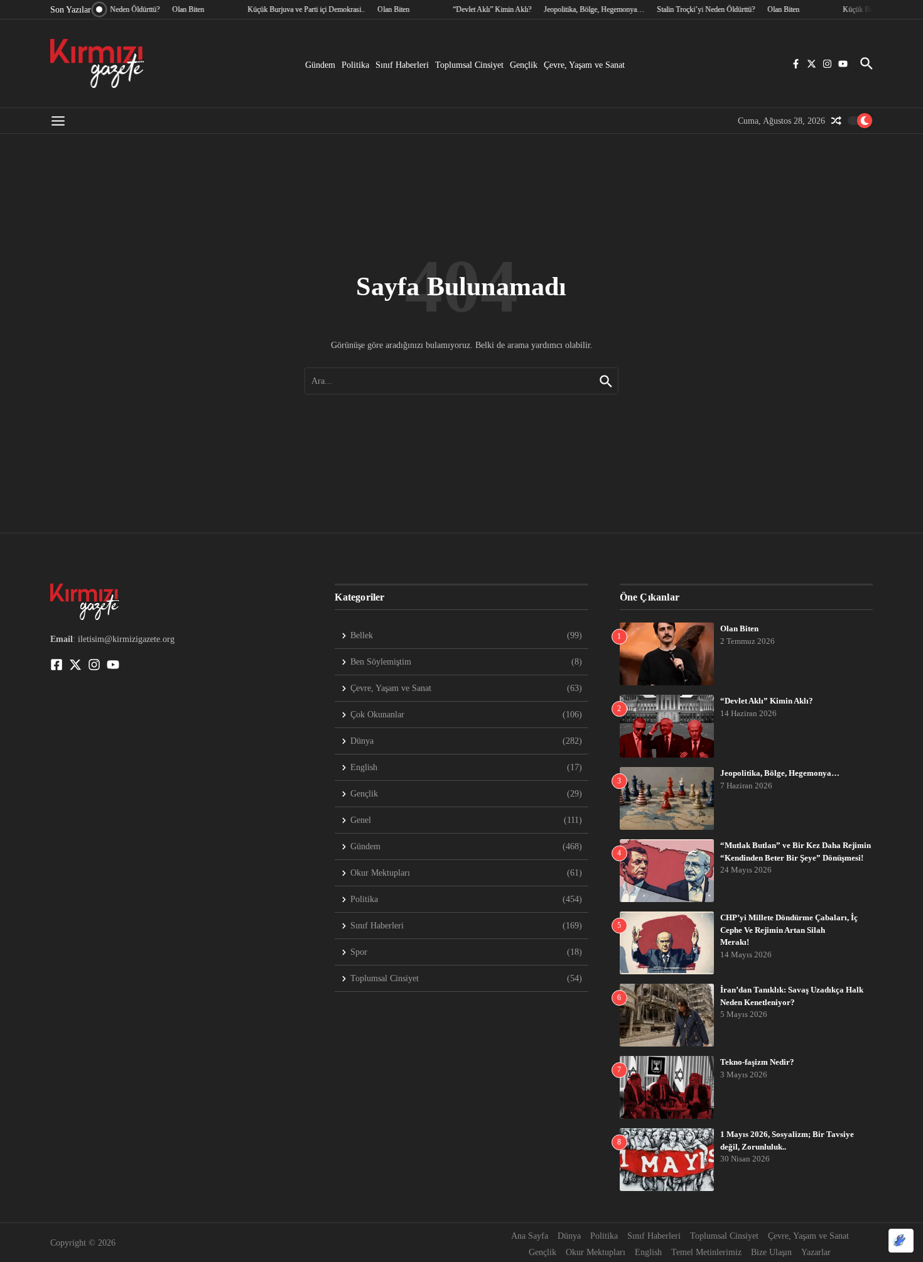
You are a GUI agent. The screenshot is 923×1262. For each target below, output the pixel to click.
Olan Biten (739, 628)
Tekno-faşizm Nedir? (757, 1062)
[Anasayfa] (97, 63)
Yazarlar (816, 1252)
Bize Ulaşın (771, 1252)
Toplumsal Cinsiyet (469, 65)
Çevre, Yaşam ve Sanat (584, 65)
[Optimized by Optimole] (901, 1241)
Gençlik (523, 65)
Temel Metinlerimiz (706, 1252)
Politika (355, 65)
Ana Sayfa (529, 1236)
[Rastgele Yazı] (836, 121)
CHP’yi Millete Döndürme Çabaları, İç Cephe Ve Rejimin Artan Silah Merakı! (789, 930)
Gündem (320, 65)
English (648, 1252)
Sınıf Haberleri (402, 65)
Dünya (569, 1236)
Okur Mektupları (595, 1252)
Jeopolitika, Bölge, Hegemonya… (779, 773)
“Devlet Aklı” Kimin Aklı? (766, 700)
